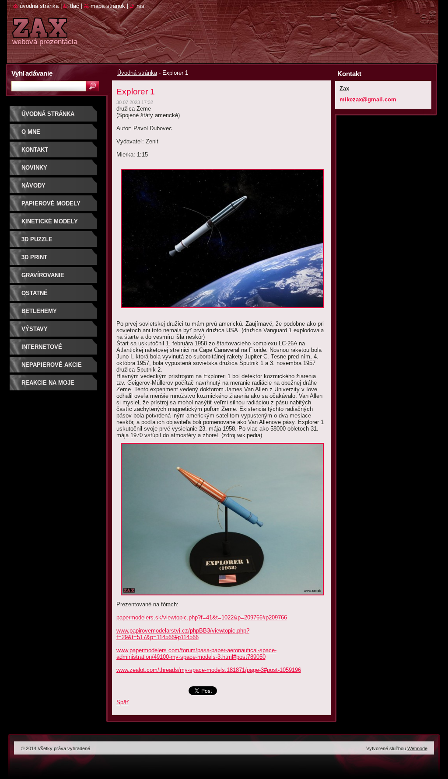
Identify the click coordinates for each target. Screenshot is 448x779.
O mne (30, 132)
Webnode (417, 748)
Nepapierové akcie (51, 365)
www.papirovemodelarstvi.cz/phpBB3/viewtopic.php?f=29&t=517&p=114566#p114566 (182, 633)
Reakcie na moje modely (47, 385)
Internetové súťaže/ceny (41, 350)
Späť (122, 702)
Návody (33, 185)
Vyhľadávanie (31, 73)
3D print (34, 257)
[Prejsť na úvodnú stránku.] (39, 32)
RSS (140, 6)
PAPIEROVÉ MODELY (50, 203)
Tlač (74, 6)
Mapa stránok (108, 6)
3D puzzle (36, 239)
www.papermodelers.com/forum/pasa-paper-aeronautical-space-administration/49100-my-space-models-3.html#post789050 (196, 653)
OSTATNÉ (34, 293)
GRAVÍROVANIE (42, 275)
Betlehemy (39, 311)
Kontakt (34, 149)
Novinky (34, 167)
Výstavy (34, 329)
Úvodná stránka (137, 73)
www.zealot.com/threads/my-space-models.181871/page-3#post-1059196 (208, 670)
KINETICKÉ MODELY (49, 221)
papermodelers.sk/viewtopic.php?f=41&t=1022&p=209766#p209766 (201, 617)
